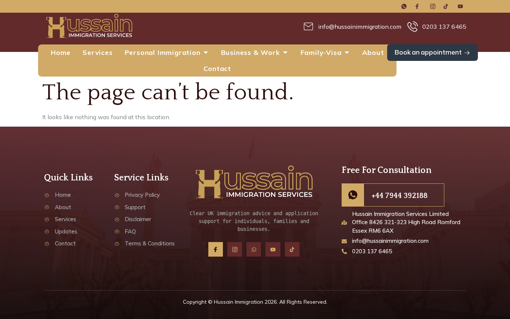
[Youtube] (272, 249)
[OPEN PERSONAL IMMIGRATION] (205, 52)
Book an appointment (428, 52)
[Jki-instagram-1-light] (234, 249)
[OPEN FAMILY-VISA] (346, 52)
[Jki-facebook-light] (215, 249)
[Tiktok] (292, 249)
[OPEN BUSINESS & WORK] (285, 52)
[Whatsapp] (253, 249)
